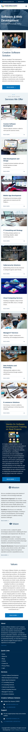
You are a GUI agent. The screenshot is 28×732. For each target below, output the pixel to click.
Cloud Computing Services (12, 298)
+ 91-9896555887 (8, 721)
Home (3, 654)
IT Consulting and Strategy (12, 230)
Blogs (3, 658)
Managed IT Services (10, 333)
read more (3, 645)
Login (3, 668)
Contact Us (5, 663)
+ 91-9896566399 (10, 707)
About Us (4, 656)
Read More (10, 87)
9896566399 (21, 1)
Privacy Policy (5, 665)
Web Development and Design (10, 677)
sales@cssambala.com (8, 1)
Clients (4, 661)
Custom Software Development (10, 675)
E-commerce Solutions (11, 402)
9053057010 (16, 721)
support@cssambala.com (12, 718)
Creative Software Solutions (17, 729)
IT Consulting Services (8, 682)
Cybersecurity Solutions (12, 265)
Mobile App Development (12, 195)
